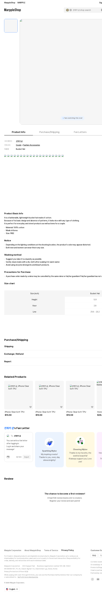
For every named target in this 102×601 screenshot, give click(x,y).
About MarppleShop (32, 550)
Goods (18, 145)
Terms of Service (51, 550)
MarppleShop (9, 3)
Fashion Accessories (31, 145)
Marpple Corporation (12, 550)
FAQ (94, 555)
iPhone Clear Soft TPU (14, 412)
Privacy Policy (67, 550)
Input (26, 457)
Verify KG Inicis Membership (28, 577)
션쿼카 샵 (19, 141)
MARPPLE (21, 3)
